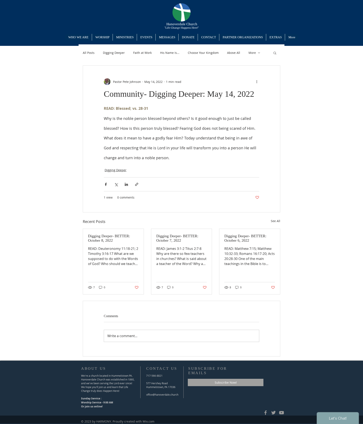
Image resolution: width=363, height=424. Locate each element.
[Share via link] (137, 184)
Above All (233, 53)
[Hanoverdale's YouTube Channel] (281, 413)
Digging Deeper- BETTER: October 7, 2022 (177, 238)
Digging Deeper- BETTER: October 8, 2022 (109, 238)
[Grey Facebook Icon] (265, 413)
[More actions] (256, 81)
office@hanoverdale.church (162, 394)
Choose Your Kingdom (203, 53)
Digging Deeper (114, 53)
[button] (125, 37)
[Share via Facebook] (106, 184)
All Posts (89, 53)
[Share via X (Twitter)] (116, 184)
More (252, 53)
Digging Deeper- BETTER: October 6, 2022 (245, 238)
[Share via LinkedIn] (126, 184)
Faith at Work (142, 53)
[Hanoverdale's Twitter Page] (273, 413)
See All (275, 221)
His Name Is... (169, 53)
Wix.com (148, 421)
